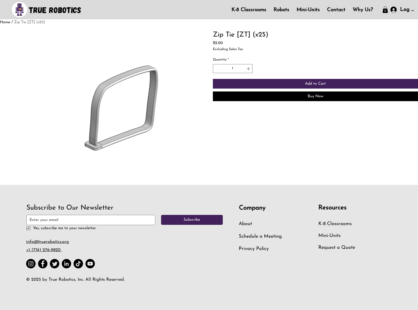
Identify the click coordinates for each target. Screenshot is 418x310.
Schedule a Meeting (260, 236)
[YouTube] (90, 263)
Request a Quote (336, 247)
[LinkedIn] (66, 263)
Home (5, 22)
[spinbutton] (233, 68)
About (245, 223)
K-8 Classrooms (335, 223)
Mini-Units (329, 235)
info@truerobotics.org (47, 242)
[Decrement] (217, 68)
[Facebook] (42, 263)
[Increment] (249, 68)
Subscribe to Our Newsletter (69, 207)
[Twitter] (54, 263)
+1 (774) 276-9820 (44, 250)
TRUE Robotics (55, 10)
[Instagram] (31, 263)
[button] (385, 9)
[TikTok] (78, 263)
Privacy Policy (254, 248)
